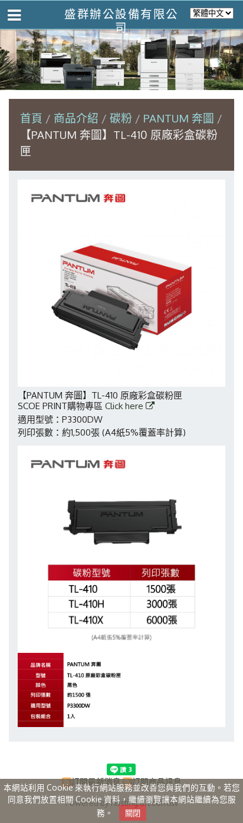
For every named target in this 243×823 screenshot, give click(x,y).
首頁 (31, 118)
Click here (125, 406)
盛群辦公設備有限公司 (121, 20)
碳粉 (121, 118)
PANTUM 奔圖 (178, 118)
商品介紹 (77, 118)
